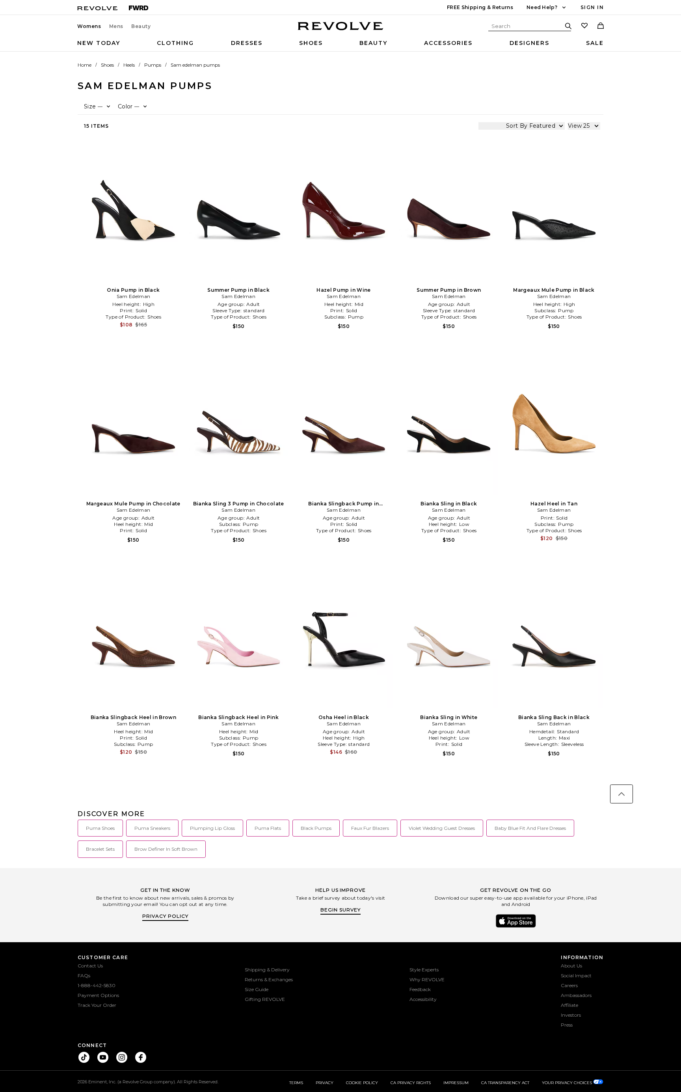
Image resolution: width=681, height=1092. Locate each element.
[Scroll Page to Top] (621, 794)
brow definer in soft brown (165, 849)
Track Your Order (97, 1005)
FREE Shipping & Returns (480, 7)
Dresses (246, 43)
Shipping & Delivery (267, 970)
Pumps (152, 65)
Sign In (592, 7)
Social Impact (576, 975)
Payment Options (98, 995)
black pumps (316, 828)
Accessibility (423, 999)
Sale (595, 43)
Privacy (324, 1082)
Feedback (420, 989)
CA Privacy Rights (411, 1082)
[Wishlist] (584, 26)
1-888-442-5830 (96, 985)
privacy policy (165, 916)
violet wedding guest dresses (442, 828)
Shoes (311, 43)
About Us (571, 966)
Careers (569, 985)
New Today (98, 43)
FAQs (84, 975)
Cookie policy (362, 1082)
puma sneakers (152, 828)
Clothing (175, 43)
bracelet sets (100, 849)
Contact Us (90, 966)
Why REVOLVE (427, 979)
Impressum (456, 1082)
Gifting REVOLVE (265, 999)
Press (567, 1025)
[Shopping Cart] (600, 26)
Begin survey (340, 910)
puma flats (268, 828)
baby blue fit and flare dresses (530, 828)
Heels (129, 65)
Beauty (141, 26)
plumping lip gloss (212, 828)
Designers (529, 43)
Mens (116, 26)
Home (84, 65)
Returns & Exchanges (269, 979)
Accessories (448, 43)
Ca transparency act (505, 1082)
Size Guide (256, 989)
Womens (89, 26)
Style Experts (424, 970)
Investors (571, 1015)
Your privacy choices (567, 1082)
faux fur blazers (370, 828)
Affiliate (569, 1005)
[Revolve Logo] (340, 30)
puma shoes (100, 828)
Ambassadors (576, 995)
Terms (296, 1082)
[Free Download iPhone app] (516, 926)
